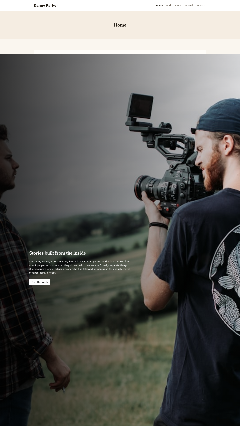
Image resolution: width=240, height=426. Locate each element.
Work (169, 5)
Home (159, 5)
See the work (40, 281)
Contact (200, 5)
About (177, 5)
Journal (188, 5)
